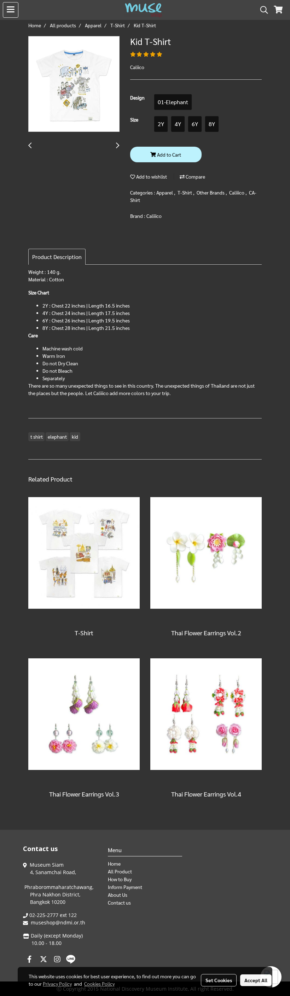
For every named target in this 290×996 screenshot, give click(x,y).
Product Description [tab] (57, 256)
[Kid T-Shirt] (74, 84)
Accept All (255, 980)
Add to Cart (168, 154)
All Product (120, 871)
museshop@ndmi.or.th (58, 922)
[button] (262, 10)
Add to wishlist (151, 176)
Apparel (165, 192)
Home (114, 863)
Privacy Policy (57, 983)
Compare (195, 176)
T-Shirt (185, 192)
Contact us (119, 902)
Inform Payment (125, 887)
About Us (117, 894)
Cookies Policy (99, 983)
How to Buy (120, 879)
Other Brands (211, 192)
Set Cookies (218, 980)
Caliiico (237, 192)
